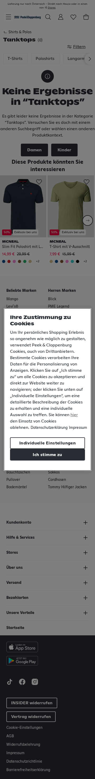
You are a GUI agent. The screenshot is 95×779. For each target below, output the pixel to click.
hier (74, 415)
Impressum (78, 428)
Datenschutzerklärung (49, 428)
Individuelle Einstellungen (47, 443)
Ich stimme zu (47, 455)
